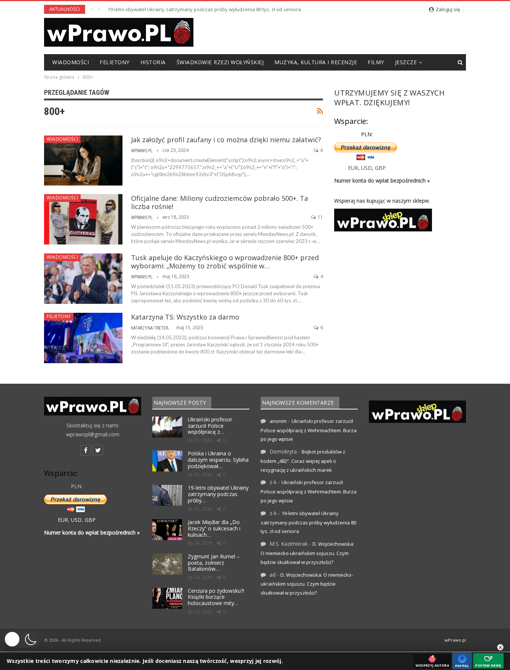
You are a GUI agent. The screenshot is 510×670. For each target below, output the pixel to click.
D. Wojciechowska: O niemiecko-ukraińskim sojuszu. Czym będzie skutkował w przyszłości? (307, 552)
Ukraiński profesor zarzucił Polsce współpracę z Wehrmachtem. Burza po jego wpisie (309, 430)
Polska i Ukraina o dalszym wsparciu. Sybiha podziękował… (218, 460)
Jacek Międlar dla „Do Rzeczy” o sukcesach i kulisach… (214, 528)
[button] (22, 639)
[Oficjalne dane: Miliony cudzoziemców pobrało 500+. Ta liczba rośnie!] (83, 219)
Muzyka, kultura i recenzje (315, 62)
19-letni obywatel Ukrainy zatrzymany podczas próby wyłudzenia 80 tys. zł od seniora (204, 9)
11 (320, 217)
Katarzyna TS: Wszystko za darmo (185, 316)
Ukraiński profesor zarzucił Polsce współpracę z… (210, 426)
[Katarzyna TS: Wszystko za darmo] (83, 338)
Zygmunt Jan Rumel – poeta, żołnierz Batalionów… (214, 563)
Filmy (376, 62)
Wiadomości (70, 62)
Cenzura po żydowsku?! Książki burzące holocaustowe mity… (216, 597)
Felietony (115, 62)
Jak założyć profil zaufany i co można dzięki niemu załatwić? (226, 139)
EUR (353, 167)
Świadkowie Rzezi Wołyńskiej (220, 62)
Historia (153, 62)
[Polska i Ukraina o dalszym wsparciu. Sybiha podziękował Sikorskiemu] (167, 461)
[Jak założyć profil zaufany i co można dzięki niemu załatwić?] (83, 160)
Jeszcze (406, 62)
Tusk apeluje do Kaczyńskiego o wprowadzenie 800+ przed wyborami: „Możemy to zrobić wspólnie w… (225, 261)
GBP (380, 167)
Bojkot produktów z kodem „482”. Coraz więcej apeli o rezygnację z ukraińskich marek (303, 460)
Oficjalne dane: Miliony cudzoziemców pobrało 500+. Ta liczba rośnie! (219, 202)
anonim (278, 421)
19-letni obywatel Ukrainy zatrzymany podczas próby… (218, 494)
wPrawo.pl (455, 640)
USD (366, 167)
